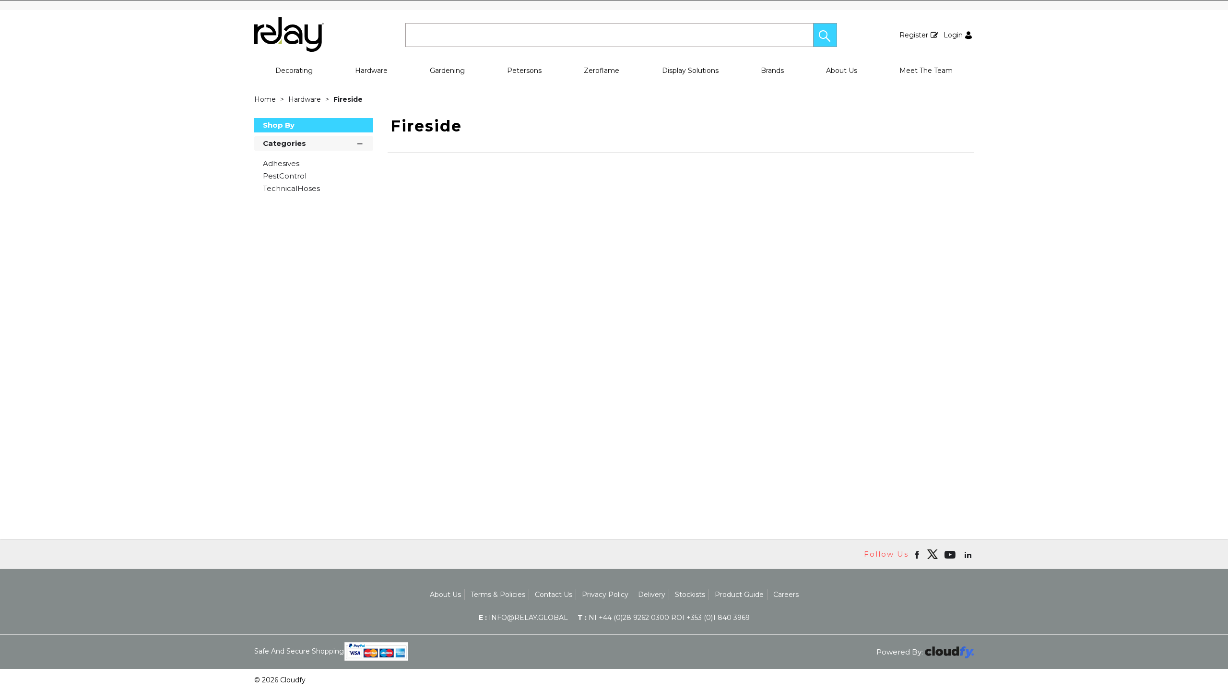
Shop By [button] (279, 125)
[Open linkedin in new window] (969, 554)
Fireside (348, 99)
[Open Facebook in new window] (918, 554)
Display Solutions (690, 70)
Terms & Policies (498, 594)
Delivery (651, 594)
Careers (786, 594)
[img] (932, 554)
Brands (772, 70)
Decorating (294, 70)
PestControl (285, 175)
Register (913, 35)
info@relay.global (523, 617)
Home (266, 99)
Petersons (524, 70)
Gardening (447, 70)
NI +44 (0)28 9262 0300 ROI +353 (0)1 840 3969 (664, 617)
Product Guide (739, 594)
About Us (841, 70)
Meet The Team (926, 70)
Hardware (371, 70)
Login (953, 35)
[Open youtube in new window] (951, 554)
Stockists (690, 594)
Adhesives (281, 163)
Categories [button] (284, 143)
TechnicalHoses (291, 188)
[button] (825, 35)
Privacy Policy (605, 594)
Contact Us (553, 594)
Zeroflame (601, 70)
